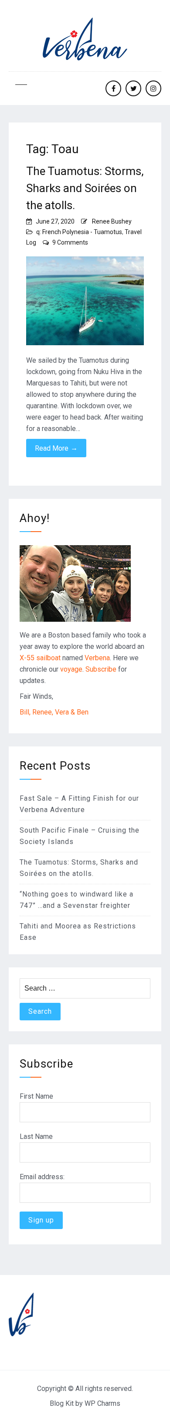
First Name (36, 1096)
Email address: (42, 1177)
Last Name (36, 1136)
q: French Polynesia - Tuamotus (79, 231)
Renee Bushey (112, 221)
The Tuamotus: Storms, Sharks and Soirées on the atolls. (85, 188)
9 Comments (70, 242)
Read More (56, 448)
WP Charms (102, 1403)
